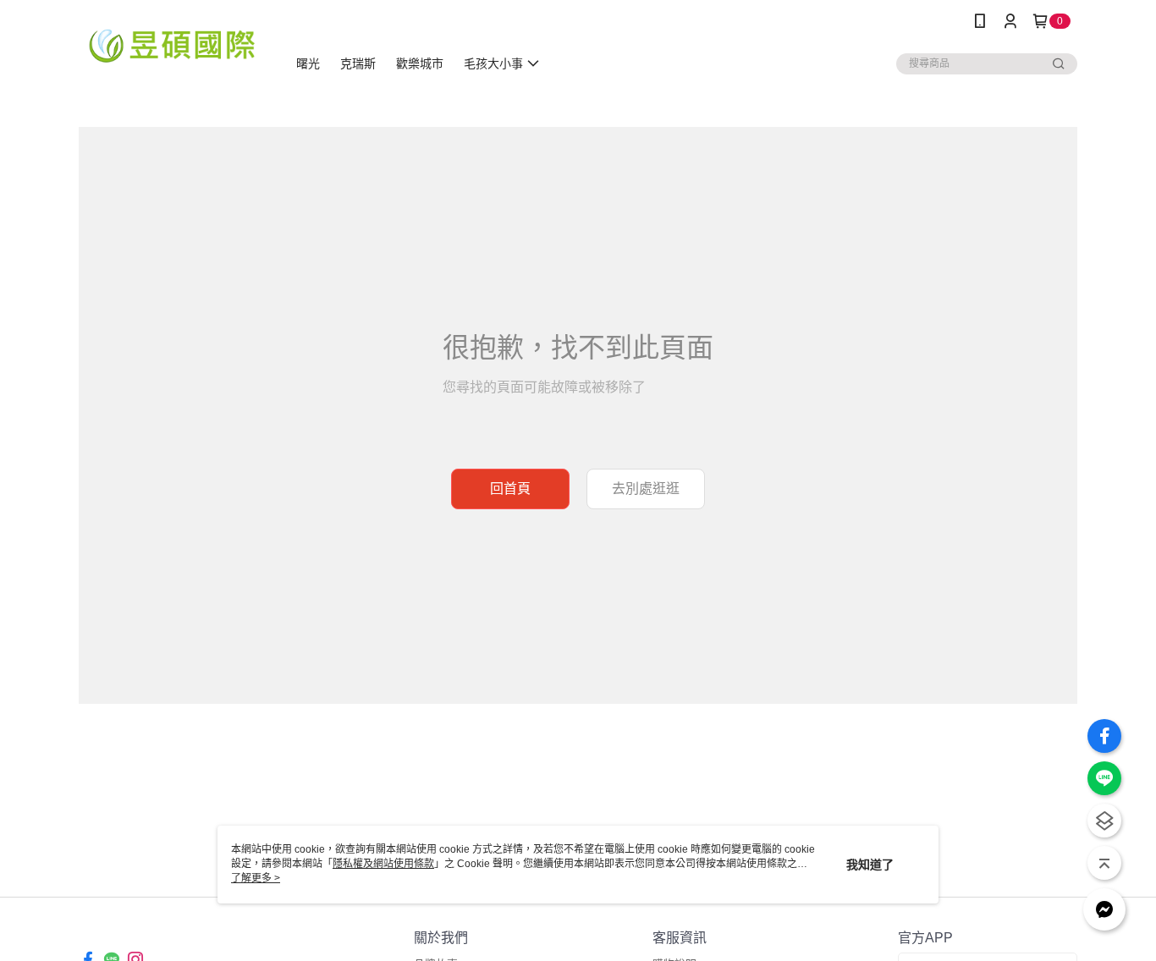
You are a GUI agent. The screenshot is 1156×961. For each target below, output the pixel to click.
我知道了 (870, 864)
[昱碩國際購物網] (173, 44)
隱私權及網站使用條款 (383, 864)
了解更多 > (255, 878)
